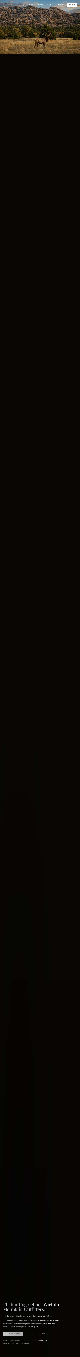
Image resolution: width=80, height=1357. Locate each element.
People (48, 5)
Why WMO (24, 4)
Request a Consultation (38, 1334)
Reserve (72, 5)
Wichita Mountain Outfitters (8, 5)
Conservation (59, 5)
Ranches (40, 5)
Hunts (31, 5)
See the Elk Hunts (13, 1334)
